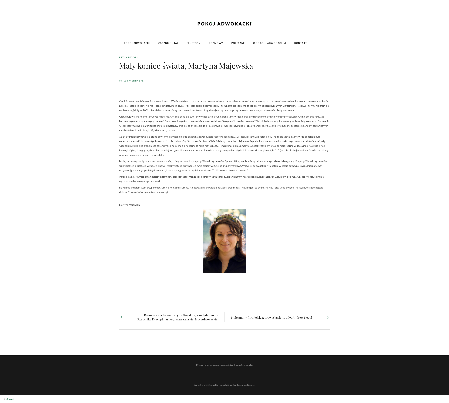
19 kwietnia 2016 (134, 81)
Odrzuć (10, 398)
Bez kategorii (128, 57)
